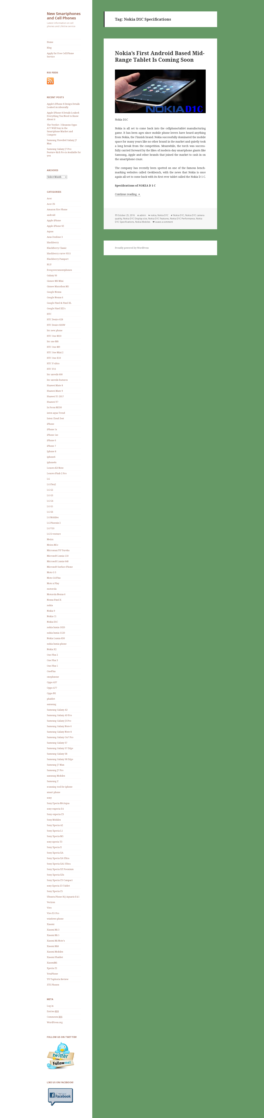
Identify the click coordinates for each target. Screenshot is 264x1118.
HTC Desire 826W (56, 324)
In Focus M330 (54, 407)
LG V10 (50, 528)
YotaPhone (52, 973)
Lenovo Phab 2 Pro (57, 473)
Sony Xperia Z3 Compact (60, 880)
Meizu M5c (52, 544)
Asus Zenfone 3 (55, 236)
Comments (54, 1016)
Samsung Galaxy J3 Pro (59, 720)
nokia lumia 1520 (56, 632)
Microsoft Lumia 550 (57, 555)
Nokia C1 (51, 616)
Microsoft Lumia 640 (57, 561)
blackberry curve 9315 (59, 253)
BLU (49, 264)
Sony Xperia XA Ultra (58, 858)
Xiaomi (50, 924)
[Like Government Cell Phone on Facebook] (60, 1096)
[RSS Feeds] (50, 80)
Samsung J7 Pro (55, 770)
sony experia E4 (55, 808)
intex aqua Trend (56, 412)
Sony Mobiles (54, 819)
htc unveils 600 (55, 374)
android (51, 214)
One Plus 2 (52, 654)
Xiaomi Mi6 (53, 946)
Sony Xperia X (54, 847)
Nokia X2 (52, 649)
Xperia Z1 (52, 968)
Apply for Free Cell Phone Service (60, 55)
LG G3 (50, 495)
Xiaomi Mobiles (55, 951)
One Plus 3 (52, 660)
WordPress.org (55, 1022)
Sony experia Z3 (55, 814)
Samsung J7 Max (55, 764)
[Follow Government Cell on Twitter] (60, 1055)
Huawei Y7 (52, 401)
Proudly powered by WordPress (132, 247)
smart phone (53, 792)
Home (50, 42)
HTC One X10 (54, 357)
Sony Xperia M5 (55, 836)
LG (48, 478)
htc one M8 (52, 341)
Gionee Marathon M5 (58, 286)
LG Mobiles (53, 517)
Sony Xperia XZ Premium (60, 869)
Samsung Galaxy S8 (57, 753)
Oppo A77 (52, 687)
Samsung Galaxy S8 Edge (60, 759)
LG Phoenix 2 (54, 522)
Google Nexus (54, 291)
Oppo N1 (51, 693)
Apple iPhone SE (55, 225)
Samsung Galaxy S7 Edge (60, 748)
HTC (49, 313)
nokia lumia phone (57, 643)
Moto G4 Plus (54, 577)
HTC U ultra (53, 363)
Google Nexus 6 (55, 297)
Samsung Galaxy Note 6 (59, 726)
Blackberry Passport (57, 258)
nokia (50, 605)
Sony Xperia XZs (55, 874)
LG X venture (54, 533)
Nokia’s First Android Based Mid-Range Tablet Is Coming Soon (159, 56)
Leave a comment (164, 221)
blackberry (53, 242)
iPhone (50, 423)
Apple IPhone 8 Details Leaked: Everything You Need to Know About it (63, 116)
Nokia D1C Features (158, 218)
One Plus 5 (52, 665)
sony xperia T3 (54, 841)
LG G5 (50, 506)
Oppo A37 (52, 682)
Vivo (49, 907)
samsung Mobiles (56, 775)
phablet (51, 698)
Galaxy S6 (52, 275)
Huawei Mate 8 (55, 385)
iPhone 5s (52, 429)
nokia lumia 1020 (56, 627)
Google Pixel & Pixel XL (59, 302)
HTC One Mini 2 (55, 352)
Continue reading (128, 194)
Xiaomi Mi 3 (53, 929)
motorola (52, 588)
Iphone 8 (51, 451)
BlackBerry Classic (57, 247)
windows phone (55, 918)
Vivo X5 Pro (53, 913)
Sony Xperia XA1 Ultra (59, 863)
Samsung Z (52, 781)
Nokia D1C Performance (182, 218)
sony (49, 797)
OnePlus (51, 671)
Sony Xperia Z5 (55, 891)
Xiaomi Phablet (55, 957)
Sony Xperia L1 (55, 830)
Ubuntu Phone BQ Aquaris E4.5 (63, 896)
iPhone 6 (51, 440)
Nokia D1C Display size (135, 218)
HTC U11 (51, 368)
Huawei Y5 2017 (55, 396)
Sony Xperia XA (55, 852)
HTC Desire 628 (55, 319)
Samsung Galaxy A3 (57, 709)
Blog (49, 47)
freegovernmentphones (59, 269)
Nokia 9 (51, 610)
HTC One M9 (53, 346)
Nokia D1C (52, 621)
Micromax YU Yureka (58, 550)
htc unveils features (57, 379)
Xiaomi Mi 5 (53, 935)
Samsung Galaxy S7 (57, 742)
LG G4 (50, 500)
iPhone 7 (51, 445)
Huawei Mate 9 (55, 390)
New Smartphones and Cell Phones (64, 15)
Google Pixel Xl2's (56, 308)
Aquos (50, 231)
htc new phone (54, 330)
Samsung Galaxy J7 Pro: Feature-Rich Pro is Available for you (64, 152)
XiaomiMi (52, 962)
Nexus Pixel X (54, 599)
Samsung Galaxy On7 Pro (60, 737)
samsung (51, 704)
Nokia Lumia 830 (56, 638)
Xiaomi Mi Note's (56, 940)
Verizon (51, 902)
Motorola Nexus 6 (56, 594)
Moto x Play (53, 583)
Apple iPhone (54, 220)
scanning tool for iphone (59, 786)
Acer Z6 (51, 203)
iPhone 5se (52, 434)
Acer (49, 198)
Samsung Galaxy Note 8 (59, 731)
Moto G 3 (51, 572)
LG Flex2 (51, 484)
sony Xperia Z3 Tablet (58, 885)
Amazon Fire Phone (57, 209)
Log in (50, 1005)
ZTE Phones (53, 984)
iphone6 (51, 456)
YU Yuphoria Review (57, 979)
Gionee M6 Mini (55, 280)
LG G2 (50, 489)
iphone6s (51, 462)
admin (142, 215)
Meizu (50, 539)
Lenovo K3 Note (55, 467)
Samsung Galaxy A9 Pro (59, 715)
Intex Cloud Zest (55, 418)
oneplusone (53, 676)
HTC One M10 (54, 335)
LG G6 (50, 511)
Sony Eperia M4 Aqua (58, 803)
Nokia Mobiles (142, 221)
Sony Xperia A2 (55, 825)
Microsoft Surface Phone (60, 566)
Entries (53, 1011)
